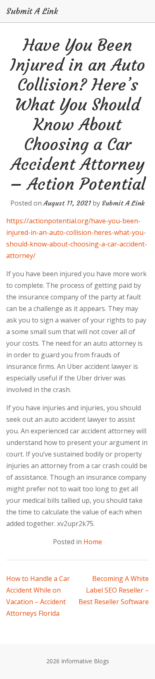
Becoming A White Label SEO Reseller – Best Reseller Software (114, 590)
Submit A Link (32, 11)
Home (92, 541)
